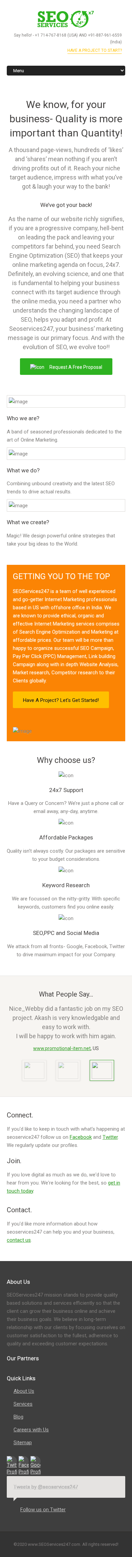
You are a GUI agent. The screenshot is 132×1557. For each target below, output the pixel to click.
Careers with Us (31, 1430)
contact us (19, 1240)
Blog (18, 1417)
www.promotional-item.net (62, 1048)
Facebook (81, 1137)
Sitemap (23, 1442)
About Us (24, 1391)
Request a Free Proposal (75, 367)
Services (23, 1404)
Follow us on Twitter (43, 1510)
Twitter (110, 1137)
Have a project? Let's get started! (61, 700)
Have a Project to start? (94, 50)
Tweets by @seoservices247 (46, 1487)
